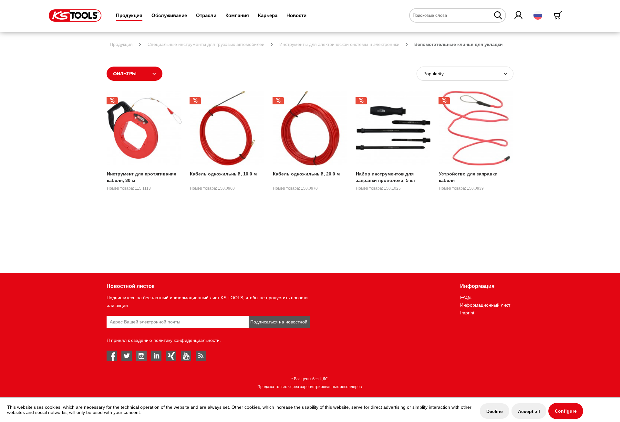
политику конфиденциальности (186, 340)
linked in (156, 356)
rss (201, 356)
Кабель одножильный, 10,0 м (223, 173)
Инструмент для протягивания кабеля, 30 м (141, 177)
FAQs (465, 297)
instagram (141, 356)
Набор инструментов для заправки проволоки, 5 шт (386, 177)
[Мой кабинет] (519, 15)
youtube (186, 356)
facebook (112, 356)
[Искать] (498, 15)
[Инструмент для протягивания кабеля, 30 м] (144, 128)
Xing (171, 356)
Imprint (467, 312)
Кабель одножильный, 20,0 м (306, 173)
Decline (494, 411)
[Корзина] (559, 15)
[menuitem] (129, 15)
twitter (126, 356)
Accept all (529, 411)
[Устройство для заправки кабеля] (476, 128)
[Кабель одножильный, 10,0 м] (227, 128)
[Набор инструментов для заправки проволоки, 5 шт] (393, 128)
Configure (566, 411)
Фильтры (125, 73)
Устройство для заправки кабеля (468, 177)
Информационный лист (485, 305)
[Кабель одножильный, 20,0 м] (310, 128)
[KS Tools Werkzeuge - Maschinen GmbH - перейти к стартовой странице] (75, 15)
